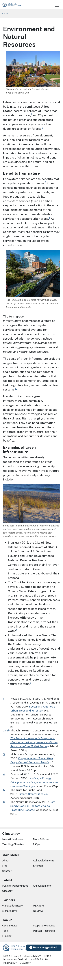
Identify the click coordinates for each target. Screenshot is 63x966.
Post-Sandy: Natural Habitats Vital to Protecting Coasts (33, 805)
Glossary (7, 890)
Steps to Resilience (44, 925)
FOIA (47, 956)
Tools (5, 930)
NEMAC (37, 910)
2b (8, 730)
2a (4, 730)
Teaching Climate (12, 844)
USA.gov (38, 905)
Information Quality (14, 959)
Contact (7, 871)
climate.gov (9, 910)
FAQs (36, 844)
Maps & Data (40, 839)
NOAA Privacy (11, 956)
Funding (6, 936)
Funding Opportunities (15, 885)
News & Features (12, 839)
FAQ (4, 865)
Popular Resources (44, 930)
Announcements (42, 885)
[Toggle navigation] (57, 5)
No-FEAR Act (38, 959)
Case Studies (9, 925)
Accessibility (31, 956)
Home (5, 13)
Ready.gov (9, 962)
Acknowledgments (43, 860)
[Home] (13, 5)
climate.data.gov (11, 905)
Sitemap (38, 865)
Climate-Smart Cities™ (32, 794)
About (5, 860)
